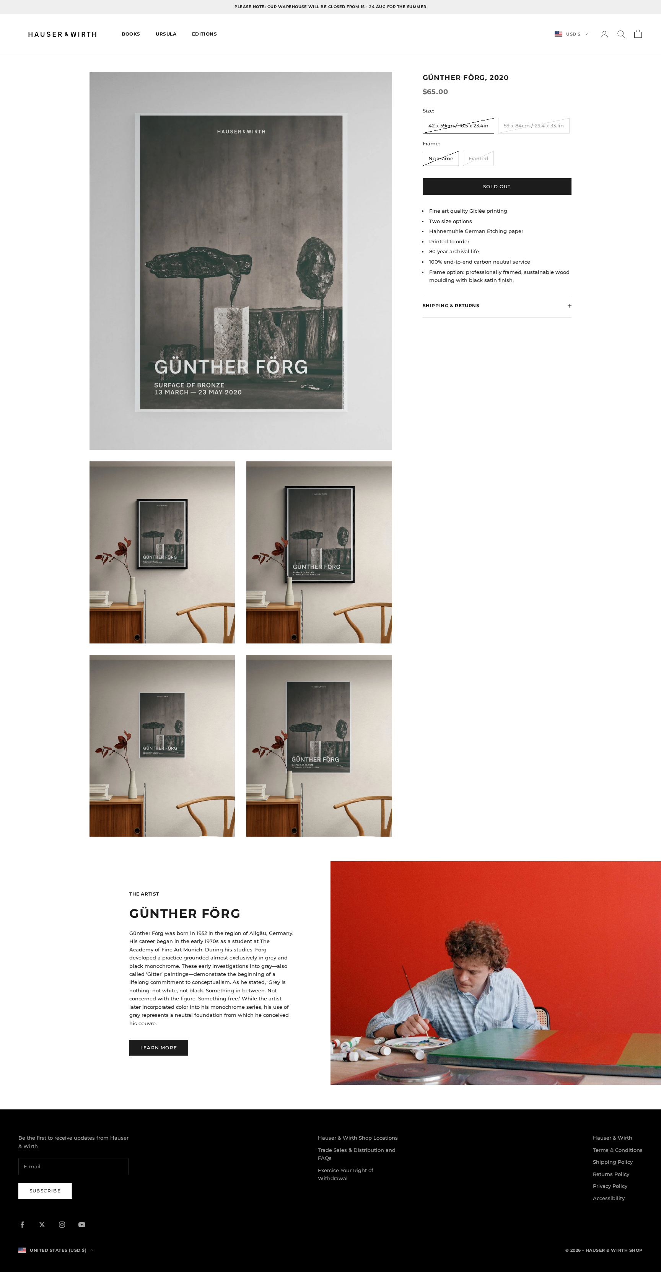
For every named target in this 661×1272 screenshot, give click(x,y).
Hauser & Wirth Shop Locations (358, 1138)
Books (131, 34)
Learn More (158, 1047)
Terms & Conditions (618, 1150)
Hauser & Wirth (612, 1138)
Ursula (166, 34)
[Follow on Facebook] (22, 1224)
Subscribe (45, 1191)
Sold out (497, 186)
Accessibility (609, 1198)
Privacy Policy (610, 1186)
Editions (204, 34)
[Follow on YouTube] (82, 1224)
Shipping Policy (613, 1162)
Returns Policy (611, 1174)
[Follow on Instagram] (62, 1224)
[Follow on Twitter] (42, 1224)
